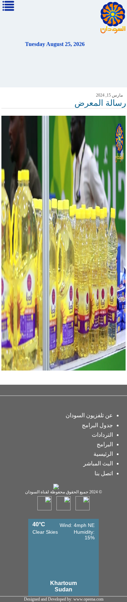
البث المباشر (98, 463)
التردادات (102, 435)
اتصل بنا (104, 473)
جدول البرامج (97, 425)
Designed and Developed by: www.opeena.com (63, 599)
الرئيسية (103, 454)
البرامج (105, 444)
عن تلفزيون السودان (89, 415)
